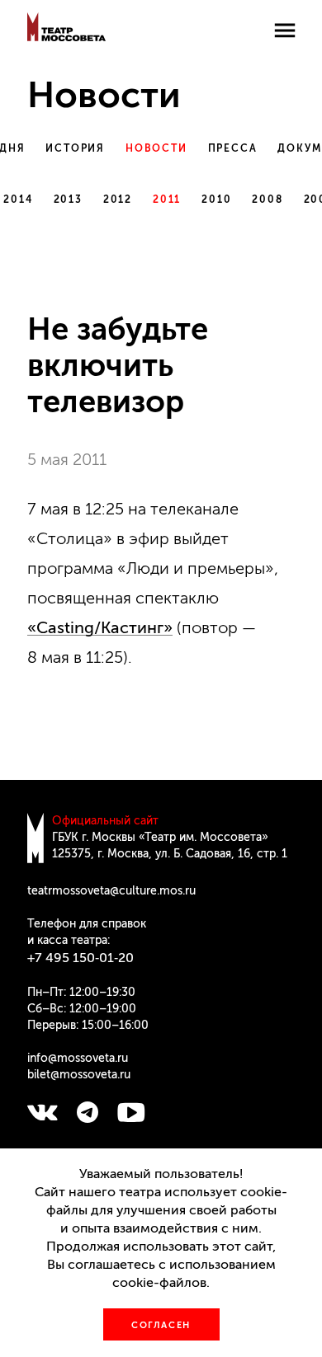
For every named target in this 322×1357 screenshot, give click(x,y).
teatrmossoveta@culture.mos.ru (111, 891)
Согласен (161, 1325)
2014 (17, 199)
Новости (156, 148)
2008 (267, 199)
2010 (216, 199)
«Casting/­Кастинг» (100, 627)
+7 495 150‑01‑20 (80, 957)
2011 (167, 199)
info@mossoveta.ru (77, 1058)
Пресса (233, 148)
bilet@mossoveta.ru (78, 1075)
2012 (117, 199)
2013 (68, 199)
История (75, 148)
